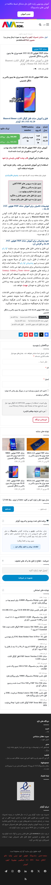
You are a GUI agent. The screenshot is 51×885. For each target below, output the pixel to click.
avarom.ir (36, 833)
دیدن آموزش (25, 14)
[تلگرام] (21, 335)
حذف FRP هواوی (40, 49)
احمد (47, 728)
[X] (41, 335)
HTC (32, 860)
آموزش (25, 864)
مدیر (47, 744)
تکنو (5, 855)
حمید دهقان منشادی (41, 736)
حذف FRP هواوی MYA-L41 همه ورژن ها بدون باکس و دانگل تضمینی (38, 483)
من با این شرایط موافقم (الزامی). (34, 411)
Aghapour (45, 762)
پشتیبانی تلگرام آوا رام (11, 175)
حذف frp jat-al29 (20, 321)
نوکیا (10, 855)
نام (47, 367)
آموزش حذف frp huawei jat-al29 (38, 321)
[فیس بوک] (46, 335)
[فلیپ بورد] (26, 335)
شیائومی (21, 860)
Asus (37, 860)
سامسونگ (33, 855)
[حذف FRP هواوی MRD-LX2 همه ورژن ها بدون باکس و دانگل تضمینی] (13, 444)
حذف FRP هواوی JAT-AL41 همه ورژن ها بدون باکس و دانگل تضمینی (15, 483)
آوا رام (4, 248)
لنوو (20, 855)
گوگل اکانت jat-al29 (18, 324)
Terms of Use (33, 406)
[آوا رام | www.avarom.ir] (13, 24)
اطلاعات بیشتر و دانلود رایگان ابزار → (25, 546)
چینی (15, 855)
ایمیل (46, 379)
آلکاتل (43, 860)
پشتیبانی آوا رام (26, 263)
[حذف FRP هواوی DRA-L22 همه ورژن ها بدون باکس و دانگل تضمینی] (38, 444)
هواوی (26, 855)
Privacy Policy (18, 406)
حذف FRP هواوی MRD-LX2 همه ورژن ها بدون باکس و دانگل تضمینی (14, 456)
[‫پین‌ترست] (31, 335)
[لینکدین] (36, 335)
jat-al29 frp (14, 317)
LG (27, 860)
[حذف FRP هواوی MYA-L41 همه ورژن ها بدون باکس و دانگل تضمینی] (38, 472)
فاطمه (46, 755)
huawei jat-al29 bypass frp (28, 317)
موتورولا (13, 860)
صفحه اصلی (42, 855)
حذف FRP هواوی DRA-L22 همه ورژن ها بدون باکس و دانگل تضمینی (38, 456)
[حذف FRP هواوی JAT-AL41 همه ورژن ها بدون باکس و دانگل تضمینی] (13, 472)
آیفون (7, 860)
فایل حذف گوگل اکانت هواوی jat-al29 (37, 324)
